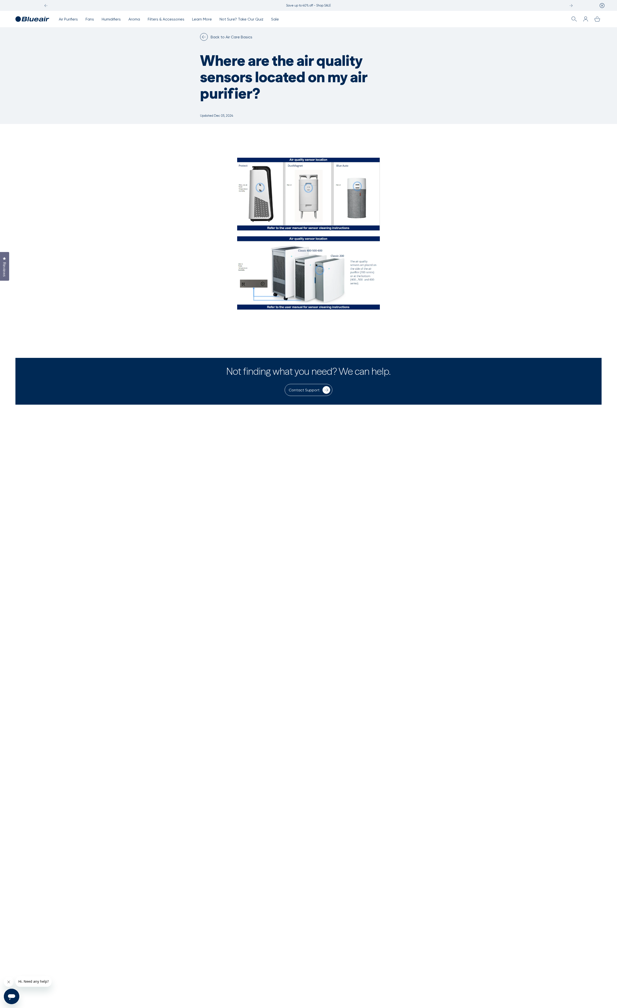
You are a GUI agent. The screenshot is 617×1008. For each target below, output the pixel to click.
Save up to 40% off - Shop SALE (308, 5)
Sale (275, 19)
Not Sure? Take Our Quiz (241, 19)
